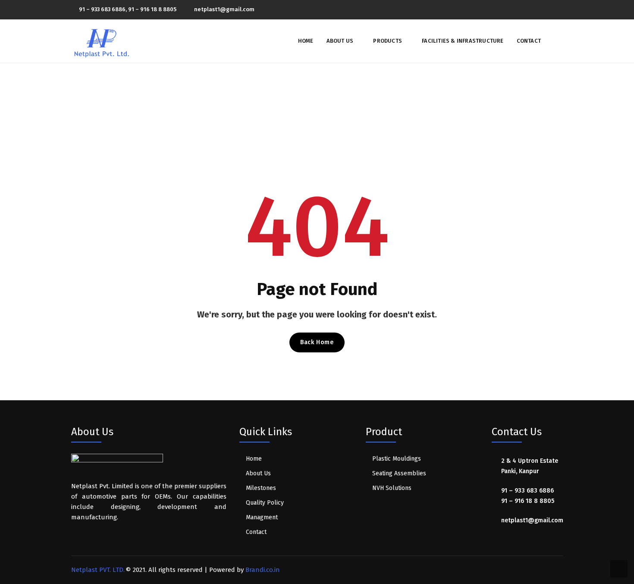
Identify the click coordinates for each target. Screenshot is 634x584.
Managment (262, 517)
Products (387, 41)
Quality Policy (265, 502)
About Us (340, 41)
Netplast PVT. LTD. (98, 570)
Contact (529, 41)
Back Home (316, 342)
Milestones (261, 488)
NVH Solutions (391, 488)
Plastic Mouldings (396, 458)
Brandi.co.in (262, 570)
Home (306, 41)
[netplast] (101, 40)
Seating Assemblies (399, 473)
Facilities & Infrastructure (462, 41)
